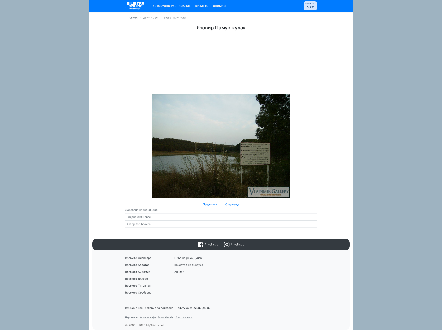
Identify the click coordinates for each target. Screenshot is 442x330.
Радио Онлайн (165, 317)
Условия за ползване (159, 308)
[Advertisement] (221, 62)
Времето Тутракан (138, 285)
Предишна (210, 204)
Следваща (232, 204)
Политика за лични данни (192, 308)
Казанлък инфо (148, 317)
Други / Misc (150, 17)
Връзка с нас (134, 308)
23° (310, 6)
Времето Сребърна (138, 292)
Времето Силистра (138, 258)
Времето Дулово (136, 278)
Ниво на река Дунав (188, 258)
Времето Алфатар (137, 265)
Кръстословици (184, 317)
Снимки (133, 17)
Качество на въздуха (188, 265)
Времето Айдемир (137, 271)
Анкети (179, 271)
